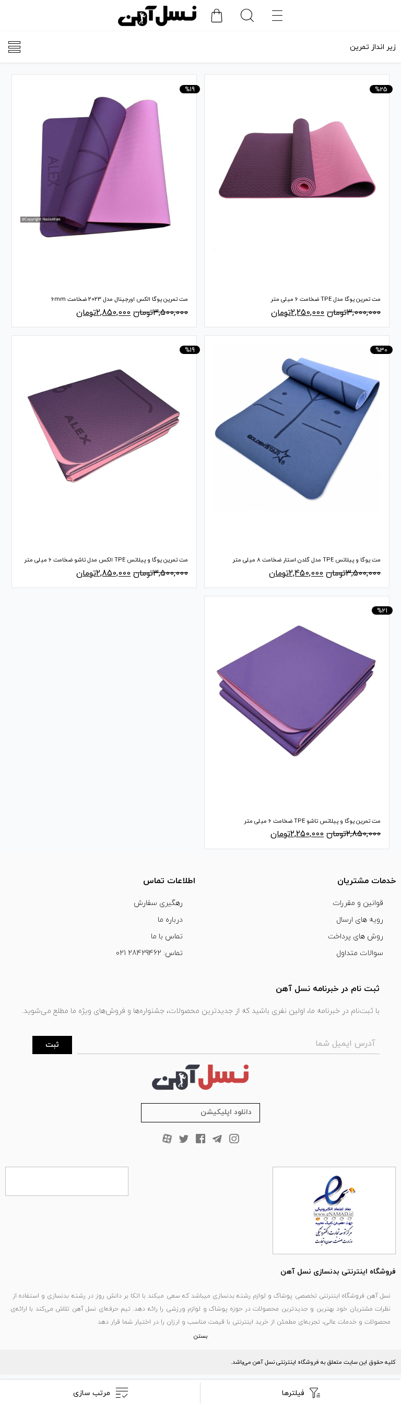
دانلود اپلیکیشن (226, 1112)
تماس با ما (167, 937)
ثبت (52, 1045)
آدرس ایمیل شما (345, 1044)
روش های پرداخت (355, 937)
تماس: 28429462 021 (149, 953)
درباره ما (170, 920)
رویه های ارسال (359, 920)
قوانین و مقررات (358, 903)
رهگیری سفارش (158, 903)
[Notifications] (216, 15)
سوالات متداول (359, 953)
